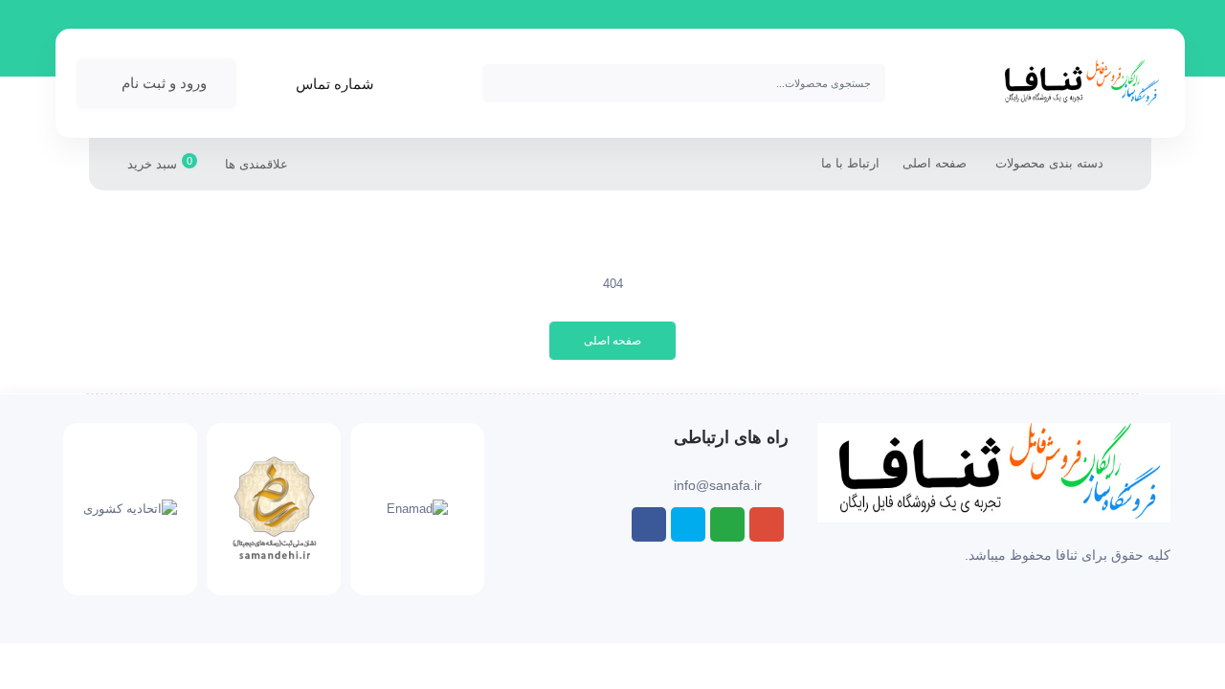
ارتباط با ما (850, 163)
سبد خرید (159, 163)
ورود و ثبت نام (164, 83)
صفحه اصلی (934, 163)
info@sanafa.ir (718, 485)
